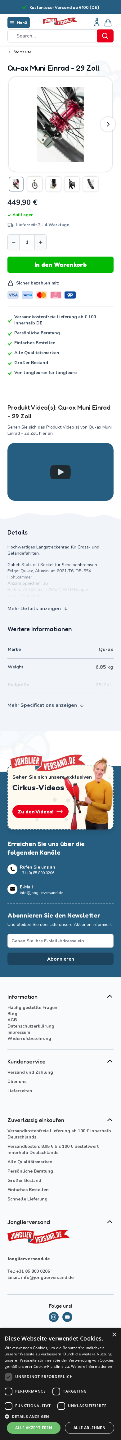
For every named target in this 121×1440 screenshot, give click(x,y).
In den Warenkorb (60, 264)
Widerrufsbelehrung (29, 1038)
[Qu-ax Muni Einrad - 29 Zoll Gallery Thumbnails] (53, 184)
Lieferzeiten (19, 1091)
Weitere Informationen (91, 1366)
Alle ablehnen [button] (89, 1427)
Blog (12, 1014)
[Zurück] (13, 124)
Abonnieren (60, 959)
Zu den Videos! (35, 811)
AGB (12, 1020)
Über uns (16, 1082)
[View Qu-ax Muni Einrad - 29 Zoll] (16, 184)
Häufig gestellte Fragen (32, 1008)
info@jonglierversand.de (47, 1277)
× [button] (114, 1334)
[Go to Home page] (60, 21)
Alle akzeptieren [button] (33, 1427)
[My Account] (96, 22)
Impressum (18, 1032)
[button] (60, 1416)
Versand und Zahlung (30, 1072)
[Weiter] (108, 124)
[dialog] (60, 1384)
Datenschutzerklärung (30, 1026)
